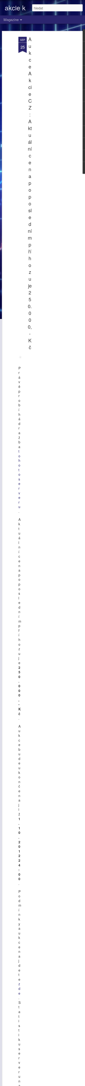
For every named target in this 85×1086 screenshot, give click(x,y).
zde (19, 988)
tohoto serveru (19, 479)
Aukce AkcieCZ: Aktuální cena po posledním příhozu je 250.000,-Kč (30, 193)
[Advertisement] (44, 111)
